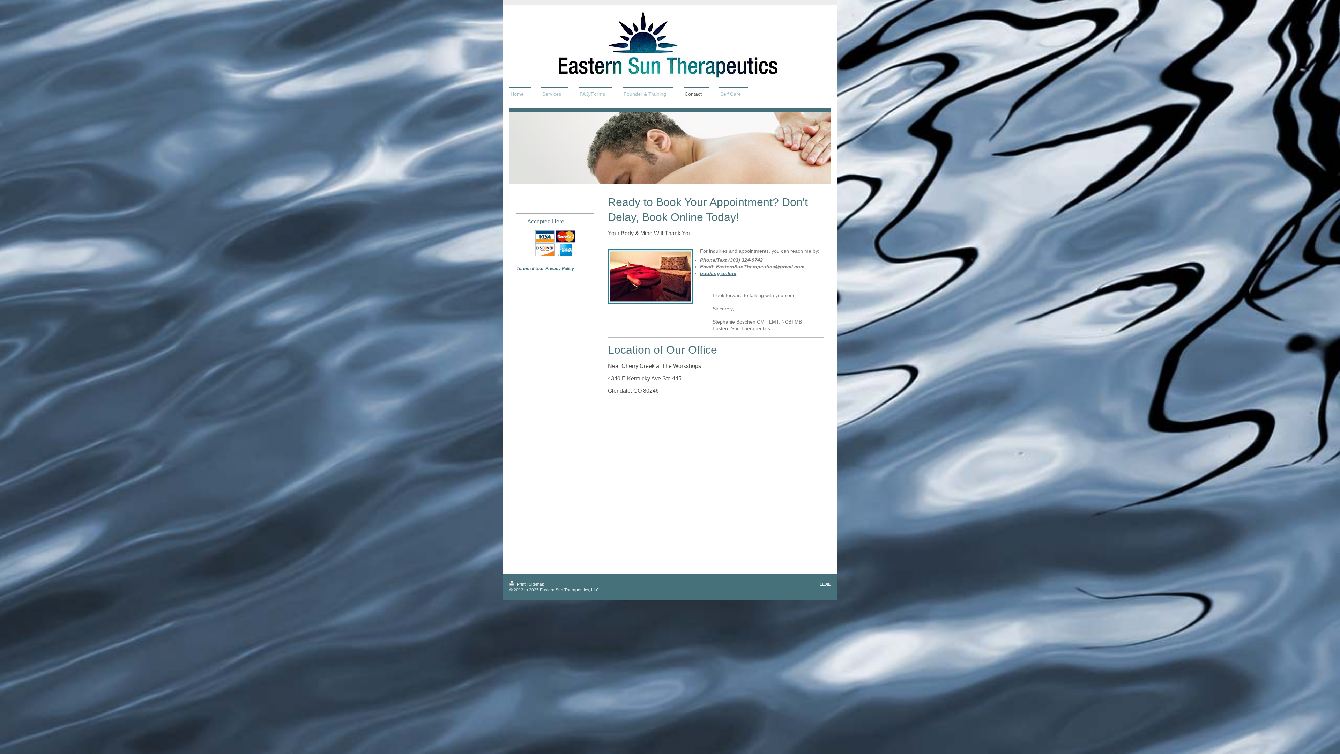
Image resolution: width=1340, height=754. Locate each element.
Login (825, 583)
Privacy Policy (559, 268)
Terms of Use (529, 268)
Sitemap (536, 584)
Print (521, 584)
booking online (718, 273)
